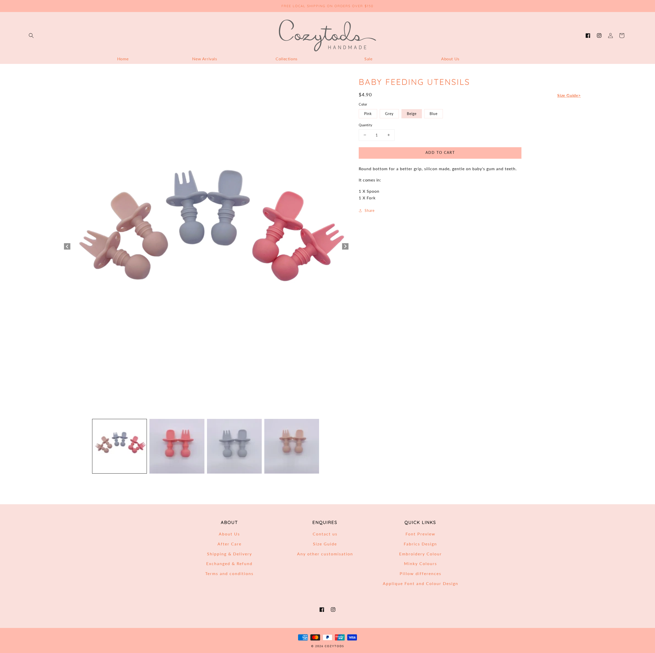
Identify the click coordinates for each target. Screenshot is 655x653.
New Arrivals (204, 58)
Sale (368, 58)
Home (122, 58)
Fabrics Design (420, 543)
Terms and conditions (229, 573)
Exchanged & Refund (229, 563)
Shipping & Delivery (229, 553)
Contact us (325, 533)
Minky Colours (420, 563)
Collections (287, 58)
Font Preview (420, 533)
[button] (31, 35)
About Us (450, 58)
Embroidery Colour (420, 553)
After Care (229, 543)
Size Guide (325, 543)
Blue (434, 113)
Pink (368, 113)
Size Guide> (569, 95)
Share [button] (369, 210)
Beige (412, 113)
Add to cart (440, 152)
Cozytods (334, 646)
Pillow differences (420, 573)
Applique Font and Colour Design (420, 583)
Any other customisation (325, 553)
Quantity (365, 125)
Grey (389, 113)
